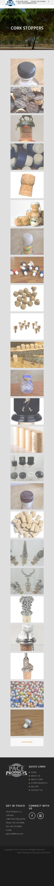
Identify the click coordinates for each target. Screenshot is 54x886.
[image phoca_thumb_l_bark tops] (28, 101)
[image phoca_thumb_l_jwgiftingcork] (28, 412)
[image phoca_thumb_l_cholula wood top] (28, 242)
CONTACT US (36, 790)
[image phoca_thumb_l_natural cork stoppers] (28, 525)
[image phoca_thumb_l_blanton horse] (28, 129)
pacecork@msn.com (14, 833)
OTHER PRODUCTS (39, 783)
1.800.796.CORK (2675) (15, 819)
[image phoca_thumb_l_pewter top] (28, 667)
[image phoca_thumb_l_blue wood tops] (28, 158)
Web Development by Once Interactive (33, 852)
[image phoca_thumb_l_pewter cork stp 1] (28, 554)
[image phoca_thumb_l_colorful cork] (28, 271)
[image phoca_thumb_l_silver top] (28, 724)
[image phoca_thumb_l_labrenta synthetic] (28, 441)
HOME (33, 772)
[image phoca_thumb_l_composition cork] (28, 299)
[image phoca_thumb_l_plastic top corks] (28, 695)
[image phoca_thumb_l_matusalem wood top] (28, 497)
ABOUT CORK (37, 779)
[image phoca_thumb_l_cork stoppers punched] (28, 356)
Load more (27, 742)
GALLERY (35, 786)
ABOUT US (35, 776)
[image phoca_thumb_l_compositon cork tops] (28, 327)
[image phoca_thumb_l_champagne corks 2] (28, 214)
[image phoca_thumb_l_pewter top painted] (28, 639)
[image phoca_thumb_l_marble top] (28, 469)
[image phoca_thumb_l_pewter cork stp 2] (28, 582)
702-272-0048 (18, 822)
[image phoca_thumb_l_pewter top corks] (28, 610)
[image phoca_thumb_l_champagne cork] (28, 186)
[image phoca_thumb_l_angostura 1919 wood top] (28, 73)
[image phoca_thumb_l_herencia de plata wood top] (28, 384)
